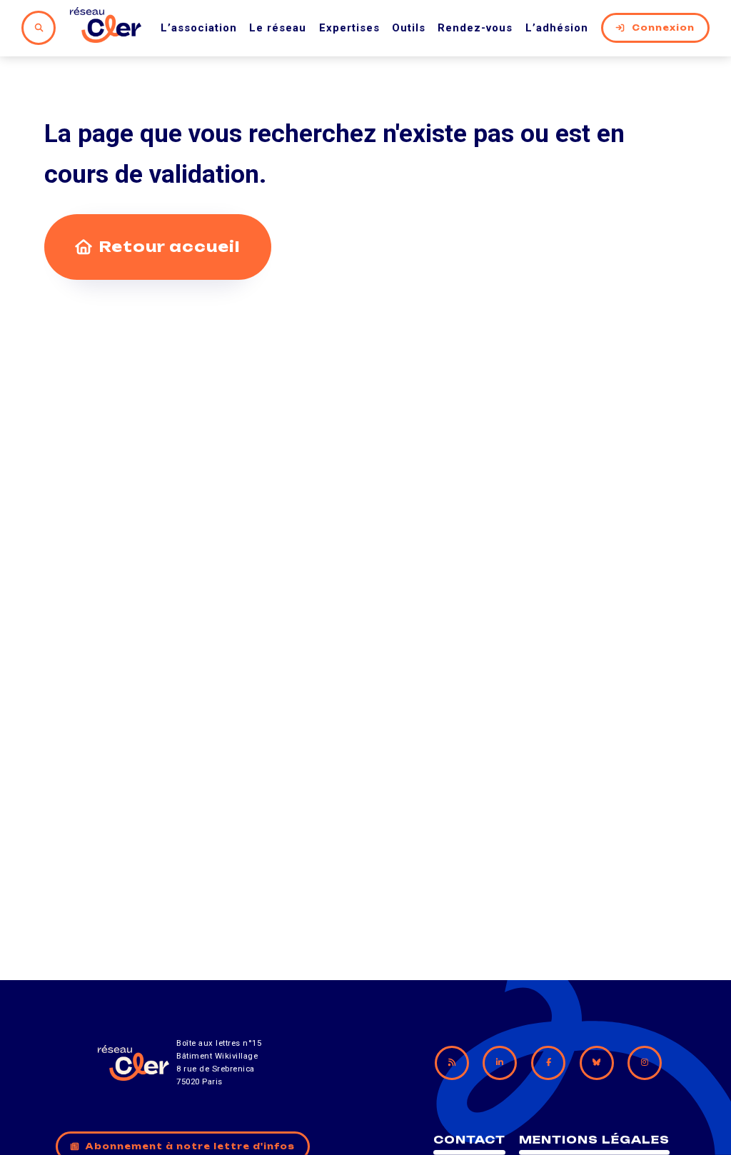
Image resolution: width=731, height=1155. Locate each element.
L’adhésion (556, 27)
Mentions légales (594, 1139)
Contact (469, 1139)
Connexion (663, 28)
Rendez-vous (475, 27)
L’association (199, 27)
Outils (408, 27)
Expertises (349, 27)
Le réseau (277, 27)
